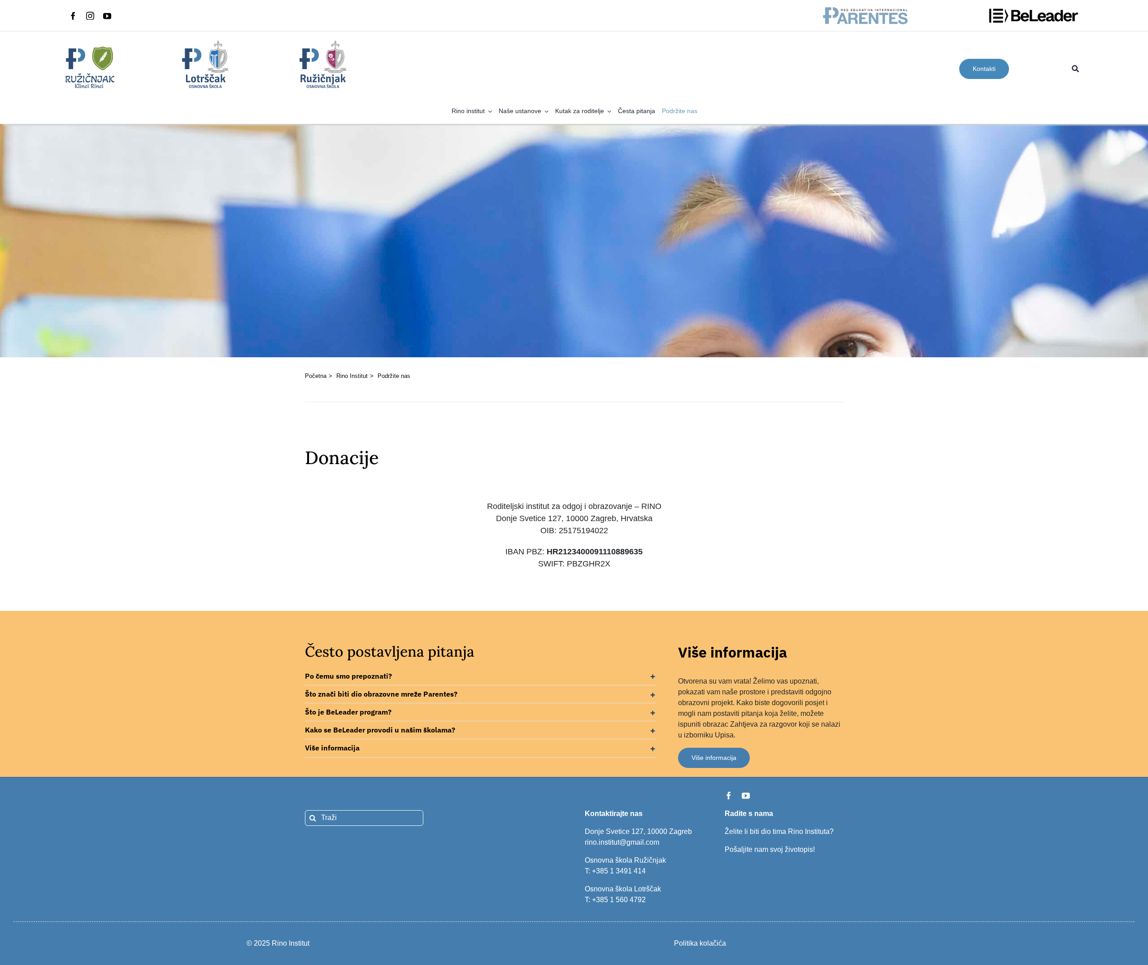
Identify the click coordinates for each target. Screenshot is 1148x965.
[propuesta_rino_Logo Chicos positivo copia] (206, 42)
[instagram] (90, 16)
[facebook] (73, 16)
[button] (481, 676)
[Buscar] (1075, 68)
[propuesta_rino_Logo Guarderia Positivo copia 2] (89, 42)
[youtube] (107, 16)
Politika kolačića (700, 943)
